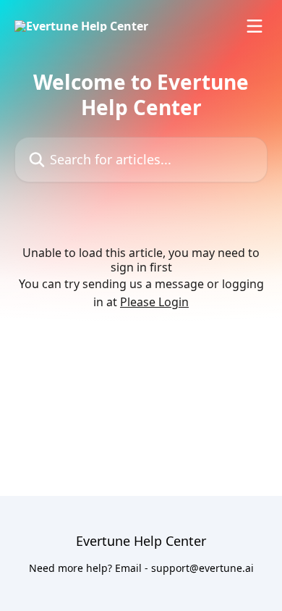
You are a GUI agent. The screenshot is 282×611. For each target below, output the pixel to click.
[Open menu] (255, 26)
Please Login (154, 302)
